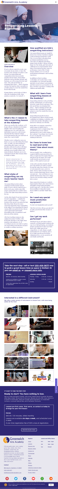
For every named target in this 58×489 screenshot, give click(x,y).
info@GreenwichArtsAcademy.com (12, 472)
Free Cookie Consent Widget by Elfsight (29, 488)
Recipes (30, 465)
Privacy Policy (31, 472)
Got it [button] (51, 484)
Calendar (30, 458)
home (6, 22)
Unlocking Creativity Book (34, 467)
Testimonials (31, 453)
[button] (56, 2)
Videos (30, 463)
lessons (11, 22)
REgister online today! (29, 429)
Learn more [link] (14, 485)
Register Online (32, 448)
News (29, 455)
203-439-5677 (47, 208)
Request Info (31, 446)
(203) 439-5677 (8, 470)
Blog (29, 460)
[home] (13, 1)
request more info (33, 270)
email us (16, 270)
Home (29, 441)
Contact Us (31, 451)
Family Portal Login (33, 470)
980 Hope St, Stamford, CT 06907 (13, 468)
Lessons (30, 444)
